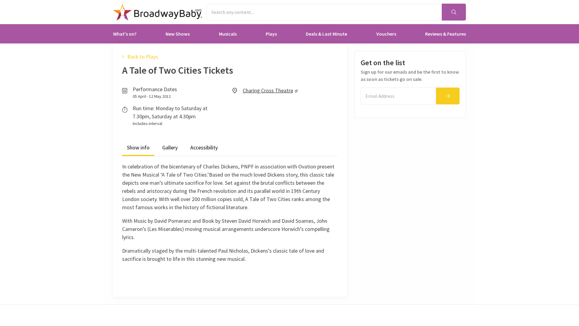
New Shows (178, 34)
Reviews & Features (445, 34)
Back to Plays (142, 56)
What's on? (125, 34)
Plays (271, 34)
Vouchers (386, 34)
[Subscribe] (448, 96)
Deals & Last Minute (326, 34)
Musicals (228, 34)
